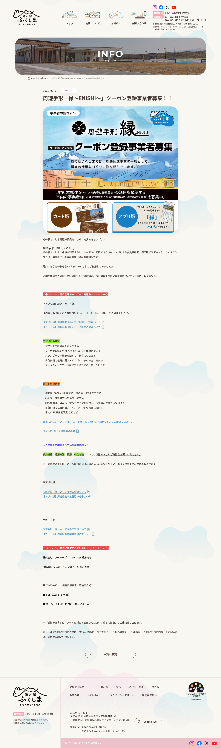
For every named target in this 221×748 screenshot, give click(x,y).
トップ (34, 78)
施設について (77, 687)
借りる (155, 687)
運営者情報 (148, 695)
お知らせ (44, 78)
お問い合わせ (94, 695)
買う (118, 687)
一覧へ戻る (110, 654)
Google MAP (150, 721)
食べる (104, 687)
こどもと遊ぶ (136, 687)
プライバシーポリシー (122, 695)
